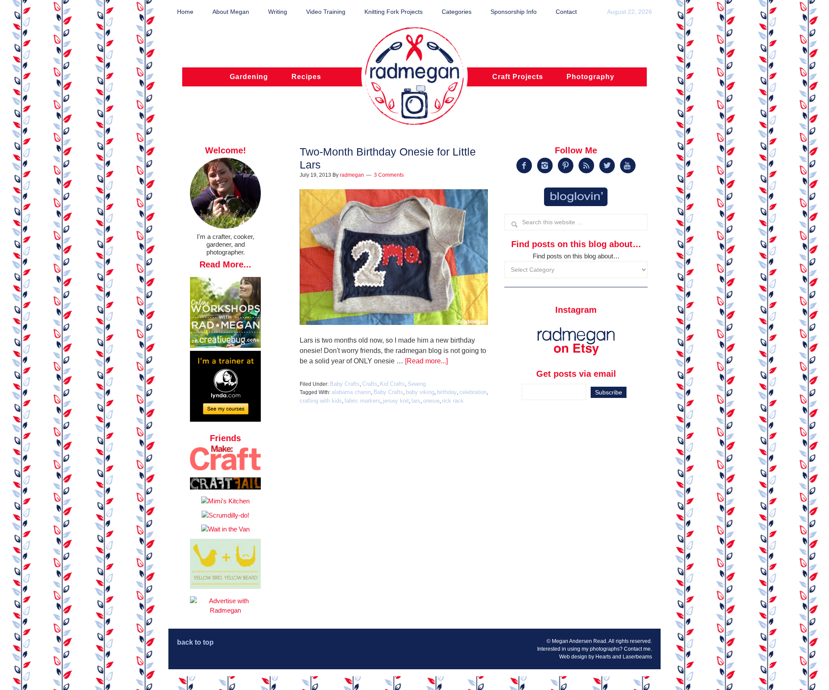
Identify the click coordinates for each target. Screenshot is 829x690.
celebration (473, 392)
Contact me (637, 649)
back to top (195, 642)
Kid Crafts (392, 384)
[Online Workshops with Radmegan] (225, 345)
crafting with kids (321, 400)
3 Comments (389, 175)
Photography (590, 76)
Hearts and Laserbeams (623, 657)
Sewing (417, 384)
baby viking (420, 392)
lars (416, 400)
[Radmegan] (414, 81)
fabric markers (362, 400)
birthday (447, 392)
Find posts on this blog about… (576, 256)
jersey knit (396, 400)
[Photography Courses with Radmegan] (225, 419)
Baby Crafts (345, 384)
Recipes (306, 76)
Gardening (249, 76)
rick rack (453, 400)
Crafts (369, 384)
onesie (431, 400)
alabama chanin (351, 392)
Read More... (225, 264)
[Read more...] (426, 361)
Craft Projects (517, 76)
